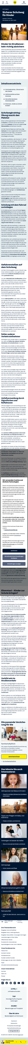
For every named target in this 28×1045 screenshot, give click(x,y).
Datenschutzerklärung (10, 530)
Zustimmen (14, 550)
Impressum (17, 535)
